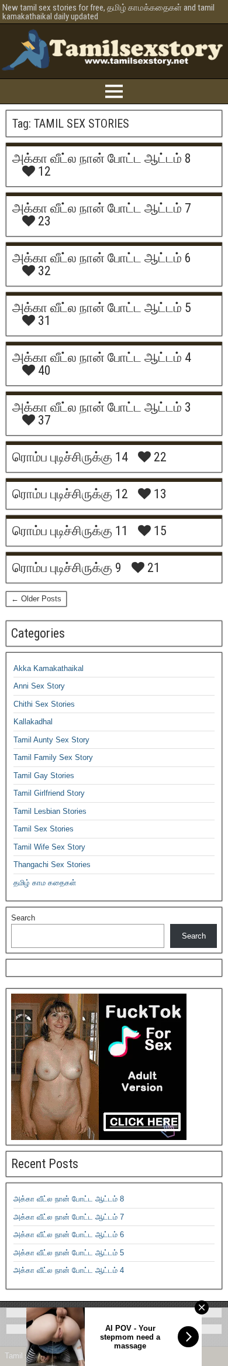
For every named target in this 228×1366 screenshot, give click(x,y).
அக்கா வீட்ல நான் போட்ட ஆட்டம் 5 (101, 307)
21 (152, 568)
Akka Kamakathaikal (48, 668)
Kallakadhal (33, 721)
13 (159, 494)
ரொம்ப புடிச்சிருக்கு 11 (70, 530)
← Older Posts (36, 598)
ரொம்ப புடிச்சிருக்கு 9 (67, 567)
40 (43, 370)
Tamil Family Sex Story (53, 757)
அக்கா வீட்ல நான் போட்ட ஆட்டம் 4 (101, 357)
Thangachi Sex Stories (52, 864)
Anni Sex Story (39, 686)
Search (23, 917)
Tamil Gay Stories (43, 775)
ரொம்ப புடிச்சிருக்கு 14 (70, 457)
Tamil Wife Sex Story (49, 847)
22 (159, 457)
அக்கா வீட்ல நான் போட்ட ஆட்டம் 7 (101, 208)
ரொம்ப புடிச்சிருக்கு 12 (70, 494)
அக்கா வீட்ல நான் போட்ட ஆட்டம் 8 (101, 158)
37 (43, 420)
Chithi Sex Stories (44, 704)
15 (159, 531)
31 (43, 320)
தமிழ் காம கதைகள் (44, 882)
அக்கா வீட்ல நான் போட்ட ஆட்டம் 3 (101, 407)
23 (43, 221)
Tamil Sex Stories (43, 828)
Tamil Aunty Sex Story (51, 739)
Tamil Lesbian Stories (50, 811)
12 (43, 171)
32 (43, 271)
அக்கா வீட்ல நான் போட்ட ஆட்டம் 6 (101, 258)
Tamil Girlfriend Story (49, 793)
